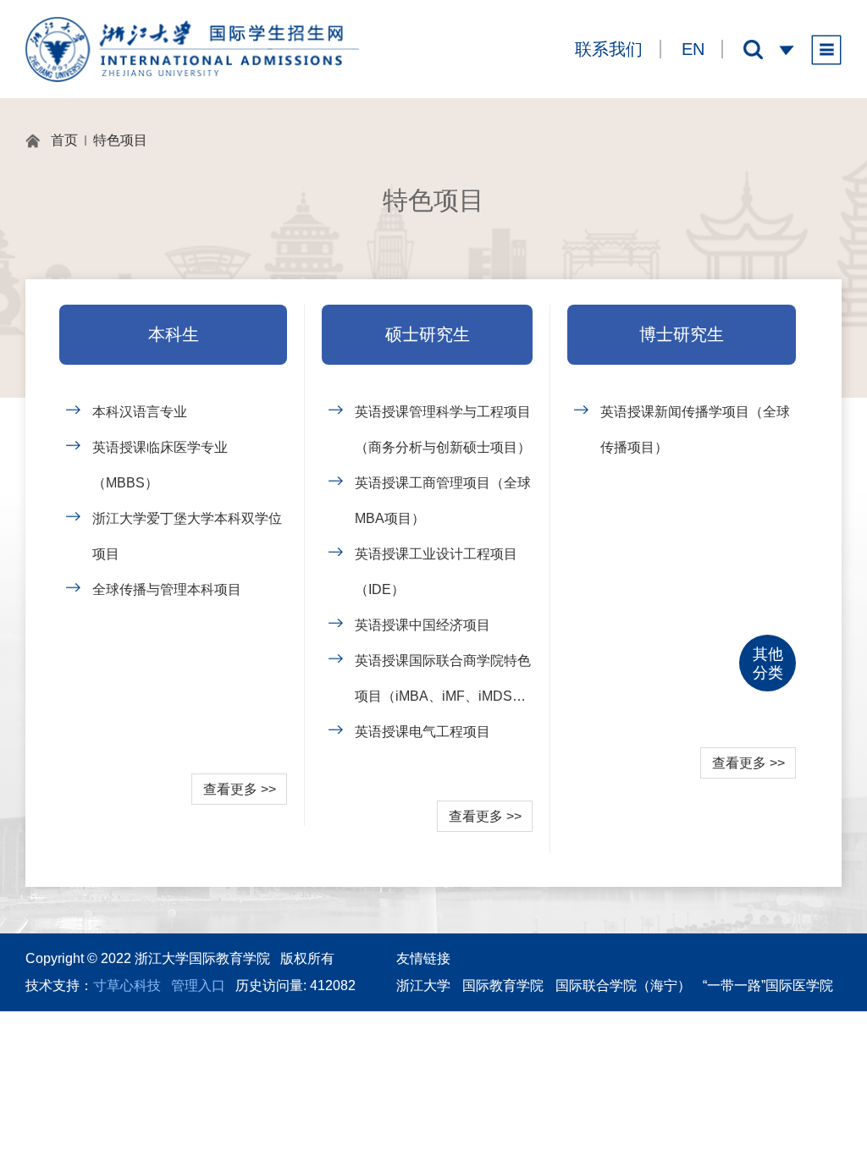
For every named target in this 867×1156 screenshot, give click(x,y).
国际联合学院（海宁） (623, 985)
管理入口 (198, 985)
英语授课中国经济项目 (422, 625)
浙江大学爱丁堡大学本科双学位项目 (187, 536)
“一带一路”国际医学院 (768, 985)
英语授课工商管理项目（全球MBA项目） (443, 501)
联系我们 (609, 49)
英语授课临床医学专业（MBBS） (160, 465)
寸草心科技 (127, 985)
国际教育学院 (503, 985)
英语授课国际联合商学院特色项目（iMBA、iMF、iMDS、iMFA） (443, 683)
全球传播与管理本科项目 (166, 589)
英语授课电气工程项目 (422, 731)
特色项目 (120, 140)
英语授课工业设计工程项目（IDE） (436, 572)
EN (693, 49)
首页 (64, 140)
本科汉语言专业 (139, 412)
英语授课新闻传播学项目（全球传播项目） (695, 429)
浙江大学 (423, 985)
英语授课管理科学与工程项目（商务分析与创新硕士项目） (443, 429)
